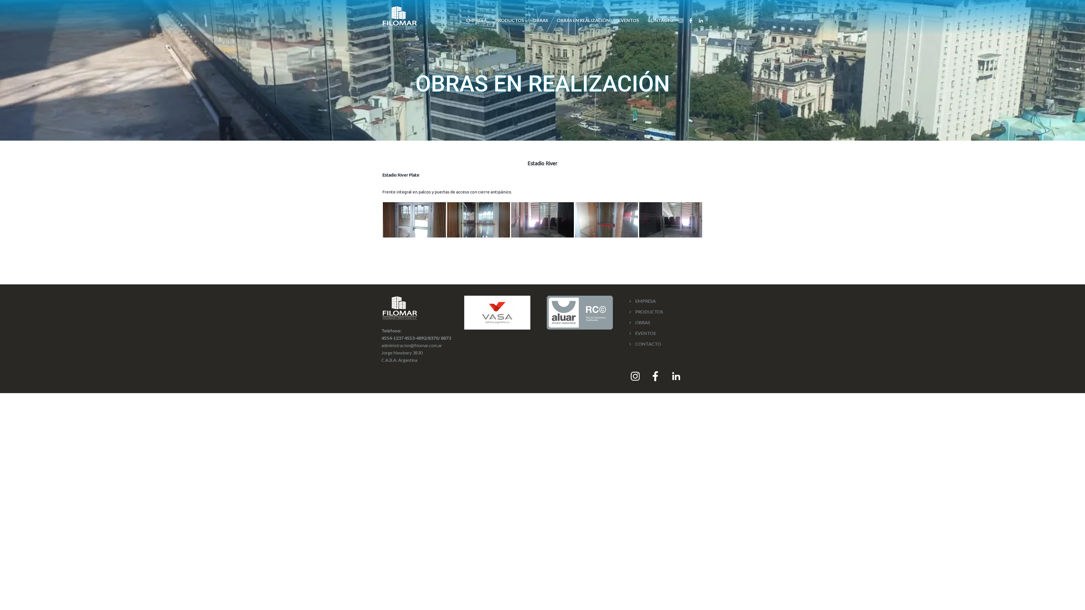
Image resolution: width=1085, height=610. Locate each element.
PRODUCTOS (509, 20)
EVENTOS (628, 20)
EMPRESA (476, 20)
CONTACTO (661, 20)
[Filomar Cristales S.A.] (399, 17)
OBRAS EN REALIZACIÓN (583, 20)
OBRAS (540, 20)
